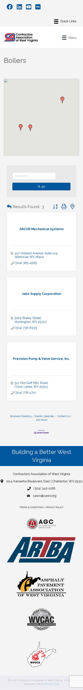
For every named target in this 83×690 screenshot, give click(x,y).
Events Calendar (44, 416)
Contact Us (63, 416)
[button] (20, 127)
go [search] (43, 186)
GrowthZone (52, 684)
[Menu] (65, 21)
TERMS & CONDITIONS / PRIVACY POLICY (41, 507)
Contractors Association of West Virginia (41, 474)
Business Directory (21, 416)
